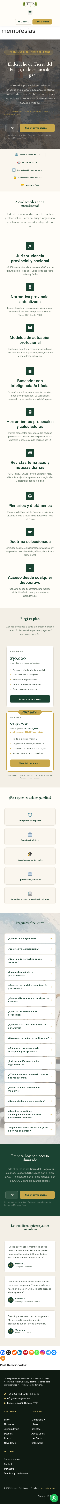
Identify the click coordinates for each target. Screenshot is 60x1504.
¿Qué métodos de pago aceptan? (30, 1101)
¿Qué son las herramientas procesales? (30, 1013)
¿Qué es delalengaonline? (30, 938)
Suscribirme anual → (30, 763)
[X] (8, 1352)
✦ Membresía (42, 21)
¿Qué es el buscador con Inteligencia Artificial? (30, 1000)
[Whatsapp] (36, 1352)
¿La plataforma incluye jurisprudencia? (30, 974)
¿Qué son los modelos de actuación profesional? (30, 987)
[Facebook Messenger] (54, 1352)
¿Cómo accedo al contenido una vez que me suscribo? (30, 1076)
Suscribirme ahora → (37, 127)
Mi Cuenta (23, 21)
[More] (2, 1358)
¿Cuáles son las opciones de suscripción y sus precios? (30, 1050)
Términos (41, 1496)
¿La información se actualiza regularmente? (30, 1063)
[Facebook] (2, 1352)
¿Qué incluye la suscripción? (30, 949)
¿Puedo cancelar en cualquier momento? (30, 1089)
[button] (30, 12)
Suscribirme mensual (30, 699)
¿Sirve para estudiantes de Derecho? (30, 1038)
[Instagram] (42, 1352)
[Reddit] (14, 1352)
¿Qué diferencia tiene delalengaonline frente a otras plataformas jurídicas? (30, 1114)
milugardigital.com (47, 1488)
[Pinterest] (25, 1352)
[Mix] (31, 1352)
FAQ (12, 127)
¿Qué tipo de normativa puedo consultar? (30, 961)
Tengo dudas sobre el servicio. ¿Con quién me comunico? (30, 1129)
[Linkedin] (19, 1352)
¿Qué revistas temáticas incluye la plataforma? (30, 1026)
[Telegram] (48, 1352)
